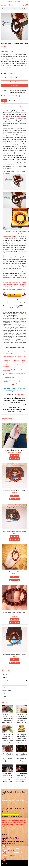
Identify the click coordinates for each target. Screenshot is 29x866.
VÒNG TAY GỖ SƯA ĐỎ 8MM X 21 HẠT (14, 450)
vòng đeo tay (15, 273)
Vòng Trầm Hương (6, 687)
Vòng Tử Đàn (5, 684)
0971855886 (17, 1)
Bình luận (12, 100)
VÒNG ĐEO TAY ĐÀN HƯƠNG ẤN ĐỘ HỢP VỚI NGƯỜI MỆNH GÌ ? (21, 775)
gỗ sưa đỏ (8, 242)
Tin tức (3, 693)
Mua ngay (15, 85)
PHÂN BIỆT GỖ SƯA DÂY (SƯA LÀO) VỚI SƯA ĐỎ (8, 735)
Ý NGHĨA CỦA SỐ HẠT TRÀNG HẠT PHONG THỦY (21, 715)
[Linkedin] (13, 96)
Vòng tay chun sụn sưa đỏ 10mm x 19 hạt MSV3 (14, 490)
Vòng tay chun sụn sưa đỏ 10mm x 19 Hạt (14, 571)
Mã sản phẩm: (5, 51)
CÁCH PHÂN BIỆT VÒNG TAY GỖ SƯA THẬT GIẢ (21, 735)
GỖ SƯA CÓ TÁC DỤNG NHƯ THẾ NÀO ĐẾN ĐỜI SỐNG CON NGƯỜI (7, 715)
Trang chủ (4, 8)
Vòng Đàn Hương (6, 690)
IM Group (10, 864)
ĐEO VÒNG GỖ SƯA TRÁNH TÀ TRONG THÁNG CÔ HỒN (21, 755)
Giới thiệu (4, 677)
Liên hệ (4, 696)
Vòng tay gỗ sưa (13, 8)
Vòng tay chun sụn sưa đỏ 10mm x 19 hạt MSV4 (14, 654)
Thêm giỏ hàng (15, 81)
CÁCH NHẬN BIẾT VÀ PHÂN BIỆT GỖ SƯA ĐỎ (7, 755)
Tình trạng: (4, 73)
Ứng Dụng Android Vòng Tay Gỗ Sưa (12, 816)
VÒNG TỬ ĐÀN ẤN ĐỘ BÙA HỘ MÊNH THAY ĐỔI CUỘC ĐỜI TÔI (7, 775)
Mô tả (4, 100)
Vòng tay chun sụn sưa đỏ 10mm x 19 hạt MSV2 (14, 531)
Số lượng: (3, 77)
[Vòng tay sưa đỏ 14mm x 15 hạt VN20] (14, 5)
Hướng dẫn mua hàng (8, 811)
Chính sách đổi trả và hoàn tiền (10, 814)
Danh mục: (4, 90)
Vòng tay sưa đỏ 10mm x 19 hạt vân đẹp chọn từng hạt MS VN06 (14, 613)
